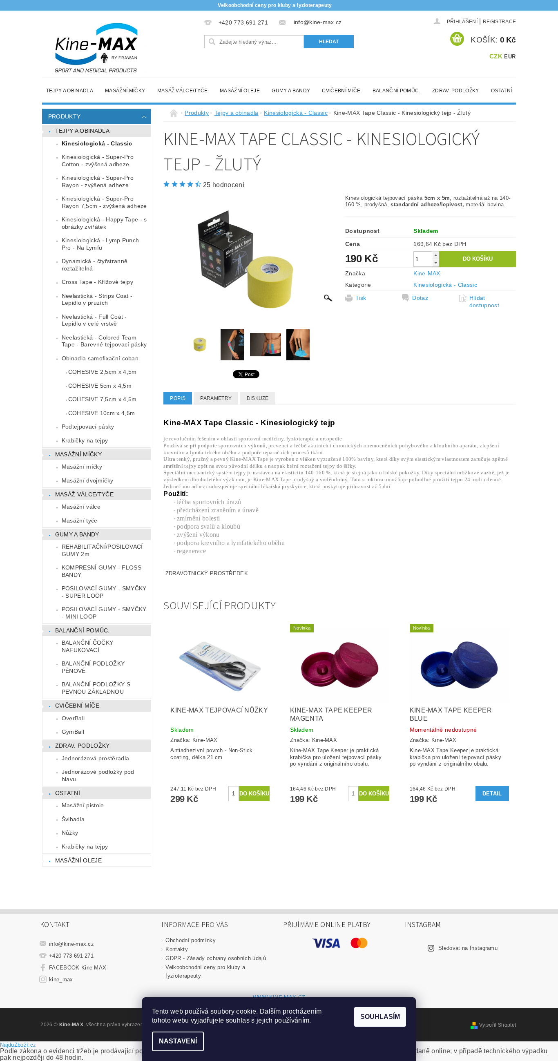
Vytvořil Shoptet (497, 1025)
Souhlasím (380, 1016)
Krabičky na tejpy (85, 440)
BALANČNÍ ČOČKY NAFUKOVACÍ (87, 646)
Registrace (499, 22)
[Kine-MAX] (97, 48)
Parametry (216, 398)
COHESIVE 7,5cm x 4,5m (102, 399)
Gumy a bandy (291, 91)
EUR (510, 57)
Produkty (64, 116)
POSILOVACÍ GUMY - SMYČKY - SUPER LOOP (104, 592)
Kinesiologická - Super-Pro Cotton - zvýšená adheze (98, 161)
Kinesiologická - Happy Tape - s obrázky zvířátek (104, 223)
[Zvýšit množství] (435, 255)
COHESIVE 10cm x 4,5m (101, 413)
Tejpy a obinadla (69, 91)
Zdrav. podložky (455, 91)
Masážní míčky (125, 91)
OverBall (73, 718)
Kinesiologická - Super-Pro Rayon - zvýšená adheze (98, 181)
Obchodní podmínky (190, 940)
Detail (492, 794)
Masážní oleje (240, 91)
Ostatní (501, 91)
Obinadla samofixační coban (100, 358)
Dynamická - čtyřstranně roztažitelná (94, 265)
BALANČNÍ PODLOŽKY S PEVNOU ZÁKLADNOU (96, 688)
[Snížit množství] (435, 262)
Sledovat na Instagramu (468, 948)
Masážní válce (81, 506)
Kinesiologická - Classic (97, 143)
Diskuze (258, 398)
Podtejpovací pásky (88, 426)
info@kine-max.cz (71, 944)
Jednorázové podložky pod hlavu (98, 775)
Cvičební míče (341, 91)
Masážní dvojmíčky (87, 480)
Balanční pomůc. (396, 91)
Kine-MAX (426, 273)
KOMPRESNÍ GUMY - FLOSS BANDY (101, 571)
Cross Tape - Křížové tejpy (97, 282)
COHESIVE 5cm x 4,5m (100, 385)
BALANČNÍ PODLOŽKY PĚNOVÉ (93, 667)
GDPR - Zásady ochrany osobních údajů (215, 958)
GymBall (73, 731)
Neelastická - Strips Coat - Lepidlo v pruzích (97, 299)
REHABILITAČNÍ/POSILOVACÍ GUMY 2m (102, 550)
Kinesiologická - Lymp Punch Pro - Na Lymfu (100, 244)
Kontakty (176, 949)
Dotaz (420, 298)
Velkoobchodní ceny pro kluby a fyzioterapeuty (275, 5)
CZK (495, 56)
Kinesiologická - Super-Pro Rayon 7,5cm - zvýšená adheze (104, 202)
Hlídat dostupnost (484, 301)
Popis (177, 398)
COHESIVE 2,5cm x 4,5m (102, 372)
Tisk (360, 298)
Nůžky (70, 832)
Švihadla (73, 819)
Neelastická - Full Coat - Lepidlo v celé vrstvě (94, 320)
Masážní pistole (83, 805)
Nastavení (178, 1041)
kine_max (61, 979)
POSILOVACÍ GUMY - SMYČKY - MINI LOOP (104, 613)
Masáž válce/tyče (182, 91)
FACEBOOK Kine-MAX (77, 968)
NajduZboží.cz (18, 1045)
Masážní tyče (80, 520)
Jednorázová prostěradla (95, 758)
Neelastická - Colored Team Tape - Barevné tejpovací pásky (104, 341)
